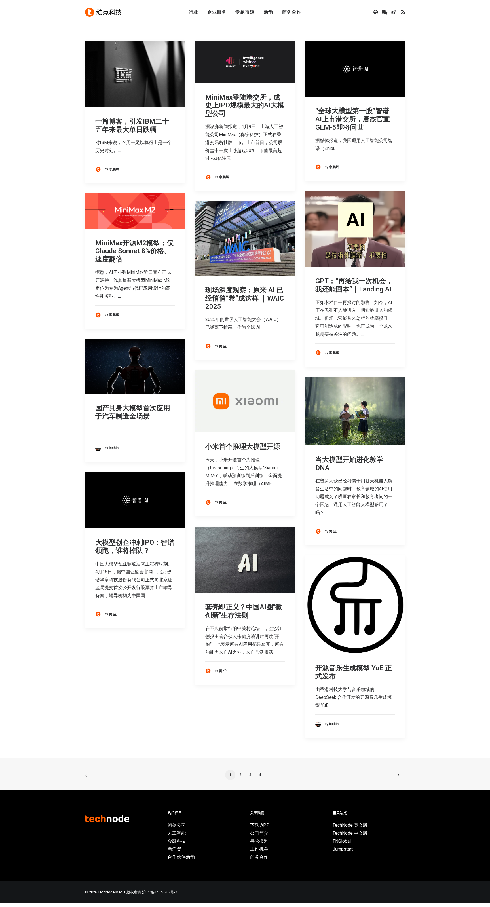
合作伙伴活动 (181, 857)
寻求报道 (259, 841)
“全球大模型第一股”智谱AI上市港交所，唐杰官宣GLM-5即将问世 (352, 119)
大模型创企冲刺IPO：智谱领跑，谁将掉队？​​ (134, 546)
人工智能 (177, 833)
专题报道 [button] (244, 12)
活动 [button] (268, 12)
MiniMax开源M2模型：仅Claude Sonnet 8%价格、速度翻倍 (134, 251)
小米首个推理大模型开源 (242, 447)
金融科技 (177, 841)
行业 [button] (193, 12)
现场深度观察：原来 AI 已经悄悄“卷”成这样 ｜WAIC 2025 (244, 298)
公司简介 (259, 833)
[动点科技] (103, 12)
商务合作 (291, 12)
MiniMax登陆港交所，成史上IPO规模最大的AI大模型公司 (244, 105)
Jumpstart (343, 849)
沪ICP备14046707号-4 (159, 892)
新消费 (174, 849)
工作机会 (259, 849)
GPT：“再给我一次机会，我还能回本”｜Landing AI (354, 285)
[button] (376, 12)
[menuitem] (193, 12)
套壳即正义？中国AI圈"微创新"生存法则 (243, 611)
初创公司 (177, 825)
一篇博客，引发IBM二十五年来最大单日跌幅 (132, 125)
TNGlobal (342, 841)
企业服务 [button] (216, 12)
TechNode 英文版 (350, 825)
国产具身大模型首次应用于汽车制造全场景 (132, 412)
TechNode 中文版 (350, 833)
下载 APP (259, 825)
